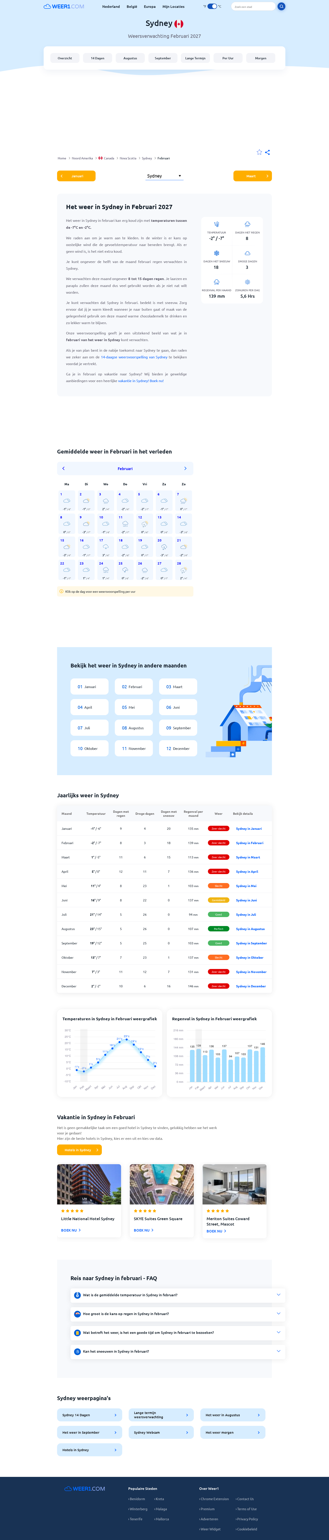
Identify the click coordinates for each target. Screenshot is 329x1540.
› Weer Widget (210, 1529)
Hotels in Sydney (78, 1150)
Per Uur (228, 58)
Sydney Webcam (147, 1432)
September (163, 58)
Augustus (130, 58)
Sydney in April (247, 871)
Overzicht (65, 58)
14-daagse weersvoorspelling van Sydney (134, 357)
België (132, 6)
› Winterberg (137, 1509)
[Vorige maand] (65, 468)
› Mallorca (161, 1519)
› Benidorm (136, 1499)
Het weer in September (80, 1432)
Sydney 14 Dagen (76, 1415)
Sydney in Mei (246, 886)
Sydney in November (251, 972)
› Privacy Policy (247, 1519)
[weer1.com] (64, 6)
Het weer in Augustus (223, 1415)
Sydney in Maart (248, 857)
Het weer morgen (220, 1432)
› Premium (207, 1509)
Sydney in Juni (246, 900)
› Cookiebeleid (246, 1529)
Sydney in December (251, 986)
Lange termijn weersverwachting (148, 1414)
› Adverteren (208, 1519)
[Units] (212, 6)
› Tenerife (135, 1519)
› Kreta (159, 1499)
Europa (150, 6)
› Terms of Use (246, 1509)
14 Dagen (97, 58)
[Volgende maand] (185, 468)
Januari (77, 176)
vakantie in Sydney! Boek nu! (141, 380)
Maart (251, 176)
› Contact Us (245, 1499)
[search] (281, 6)
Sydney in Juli (246, 914)
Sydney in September (251, 943)
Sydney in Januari (249, 828)
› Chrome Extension (214, 1499)
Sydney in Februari (249, 843)
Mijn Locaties (173, 6)
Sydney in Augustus (250, 929)
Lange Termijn (195, 58)
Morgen (260, 58)
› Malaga (160, 1509)
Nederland (111, 6)
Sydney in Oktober (249, 957)
